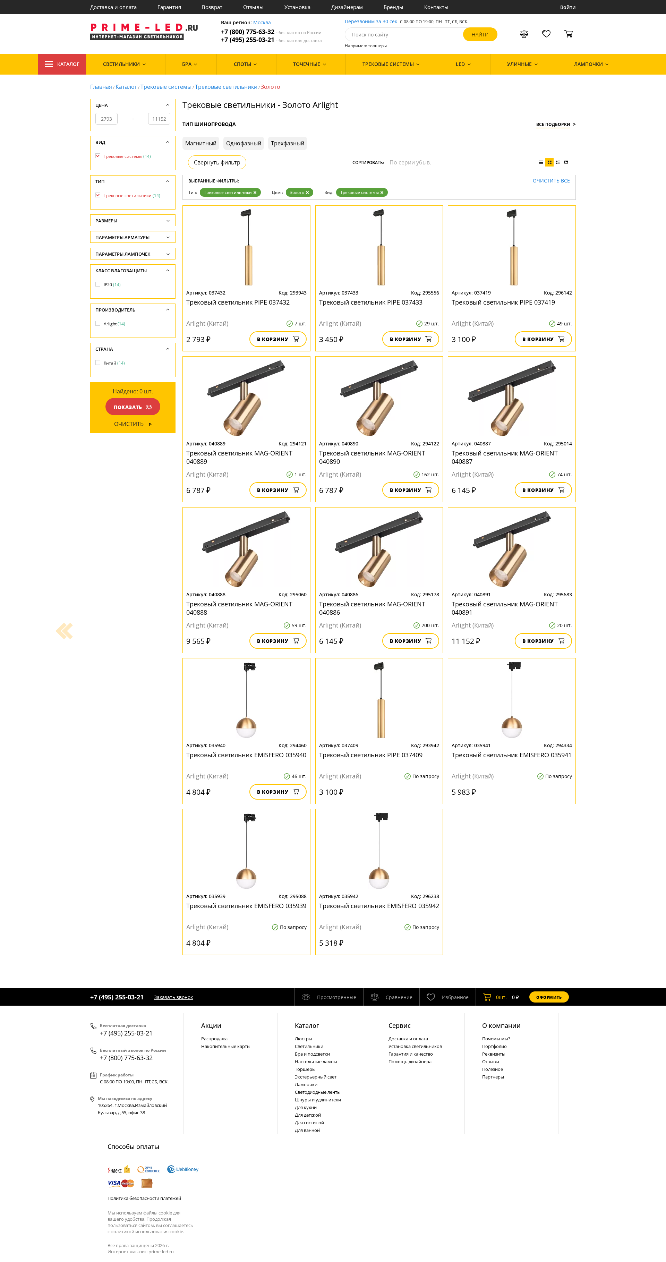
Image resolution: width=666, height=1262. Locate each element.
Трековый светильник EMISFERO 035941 (512, 755)
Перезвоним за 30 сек (371, 22)
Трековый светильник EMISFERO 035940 (246, 755)
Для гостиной (309, 1122)
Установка (297, 6)
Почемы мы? (496, 1038)
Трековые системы (165, 87)
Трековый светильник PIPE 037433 (370, 302)
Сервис (399, 1025)
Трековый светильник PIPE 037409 (370, 755)
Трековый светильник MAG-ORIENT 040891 (505, 608)
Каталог (68, 64)
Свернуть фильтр (217, 162)
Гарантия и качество (410, 1054)
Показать (128, 407)
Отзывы (253, 6)
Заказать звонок (173, 997)
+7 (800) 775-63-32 (271, 32)
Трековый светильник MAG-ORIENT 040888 (239, 608)
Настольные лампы (316, 1061)
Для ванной (307, 1130)
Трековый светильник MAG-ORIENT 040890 (372, 457)
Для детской (308, 1115)
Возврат (212, 6)
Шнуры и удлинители (318, 1100)
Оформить (549, 997)
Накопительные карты (225, 1046)
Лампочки (306, 1084)
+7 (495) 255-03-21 (271, 40)
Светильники (309, 1046)
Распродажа (214, 1038)
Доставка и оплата (113, 6)
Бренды (393, 6)
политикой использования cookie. (147, 1231)
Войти (568, 7)
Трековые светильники (226, 87)
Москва (262, 23)
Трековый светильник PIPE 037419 (503, 302)
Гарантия (169, 6)
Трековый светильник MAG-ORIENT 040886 (372, 608)
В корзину (273, 339)
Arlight (114, 324)
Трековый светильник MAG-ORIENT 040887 (505, 457)
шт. (501, 997)
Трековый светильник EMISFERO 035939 (246, 906)
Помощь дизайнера (410, 1061)
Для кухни (306, 1107)
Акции (211, 1025)
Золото (297, 192)
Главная (101, 87)
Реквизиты (493, 1054)
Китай (114, 363)
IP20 (112, 285)
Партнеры (493, 1077)
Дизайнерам (347, 6)
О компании (501, 1025)
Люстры (303, 1038)
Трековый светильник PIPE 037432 (238, 302)
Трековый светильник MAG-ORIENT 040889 (239, 457)
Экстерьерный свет (315, 1077)
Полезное (492, 1069)
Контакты (436, 6)
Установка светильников (415, 1046)
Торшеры (305, 1069)
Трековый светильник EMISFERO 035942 (379, 906)
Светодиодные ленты (318, 1092)
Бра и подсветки (312, 1054)
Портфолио (494, 1046)
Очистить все (551, 181)
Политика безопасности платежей (144, 1198)
